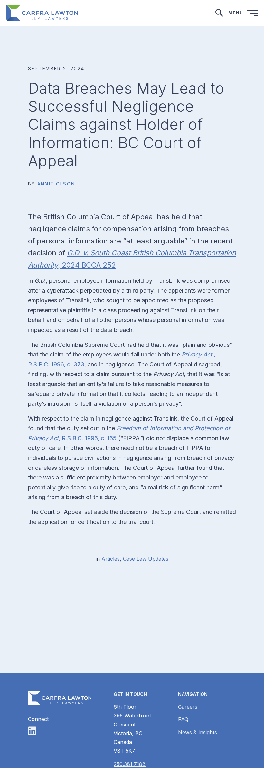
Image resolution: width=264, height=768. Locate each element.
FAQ (183, 719)
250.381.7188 (130, 764)
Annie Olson (56, 183)
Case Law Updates (145, 558)
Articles (110, 558)
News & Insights (197, 732)
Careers (187, 707)
